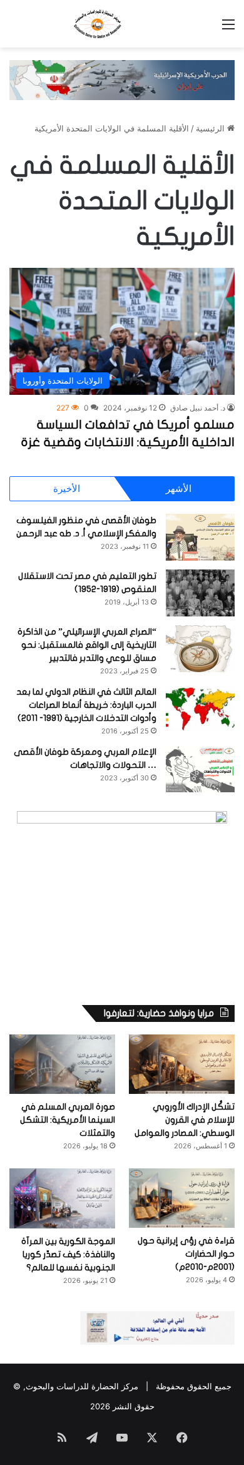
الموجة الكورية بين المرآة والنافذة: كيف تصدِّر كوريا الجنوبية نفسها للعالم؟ (68, 1254)
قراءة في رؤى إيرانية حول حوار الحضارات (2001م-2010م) (186, 1254)
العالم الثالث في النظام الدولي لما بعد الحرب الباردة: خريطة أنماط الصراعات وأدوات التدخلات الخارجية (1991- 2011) (86, 705)
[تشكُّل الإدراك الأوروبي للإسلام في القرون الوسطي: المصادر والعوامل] (182, 1064)
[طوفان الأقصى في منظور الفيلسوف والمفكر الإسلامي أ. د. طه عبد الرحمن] (200, 537)
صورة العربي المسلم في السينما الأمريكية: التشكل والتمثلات (67, 1120)
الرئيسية (211, 128)
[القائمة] (228, 28)
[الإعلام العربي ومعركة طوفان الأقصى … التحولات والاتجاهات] (200, 768)
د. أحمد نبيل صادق (197, 407)
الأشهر (178, 488)
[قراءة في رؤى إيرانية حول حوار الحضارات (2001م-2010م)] (182, 1198)
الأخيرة (66, 488)
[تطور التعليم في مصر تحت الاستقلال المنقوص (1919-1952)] (200, 592)
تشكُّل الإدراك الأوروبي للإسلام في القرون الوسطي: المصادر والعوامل (185, 1120)
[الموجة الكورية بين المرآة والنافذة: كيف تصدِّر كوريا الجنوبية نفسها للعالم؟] (62, 1198)
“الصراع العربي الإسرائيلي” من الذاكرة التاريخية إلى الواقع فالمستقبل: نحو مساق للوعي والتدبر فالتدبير (87, 645)
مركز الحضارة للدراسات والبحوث (82, 1386)
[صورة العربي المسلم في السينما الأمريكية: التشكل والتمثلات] (62, 1064)
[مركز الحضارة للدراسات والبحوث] (122, 24)
